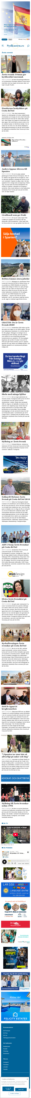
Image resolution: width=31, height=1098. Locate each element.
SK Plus (5, 1033)
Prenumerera (4, 39)
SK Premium (6, 1030)
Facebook (6, 1064)
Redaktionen (6, 1046)
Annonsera (6, 1053)
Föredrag (5, 1051)
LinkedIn (5, 1067)
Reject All (21, 1089)
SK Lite (5, 1035)
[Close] (27, 1079)
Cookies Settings (14, 1093)
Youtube (5, 1069)
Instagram (6, 1062)
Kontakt (5, 1048)
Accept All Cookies (8, 1088)
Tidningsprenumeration (9, 1037)
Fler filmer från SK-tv (7, 845)
